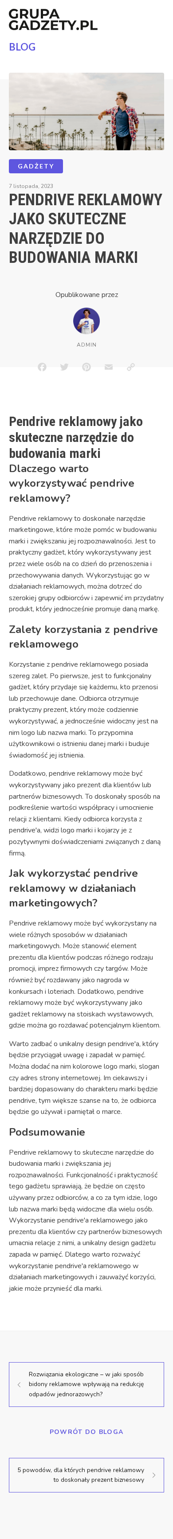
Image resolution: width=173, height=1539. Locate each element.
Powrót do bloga (87, 1432)
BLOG (22, 47)
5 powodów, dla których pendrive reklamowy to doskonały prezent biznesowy (80, 1475)
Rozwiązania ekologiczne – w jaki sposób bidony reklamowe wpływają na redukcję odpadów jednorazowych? (86, 1384)
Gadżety (36, 166)
